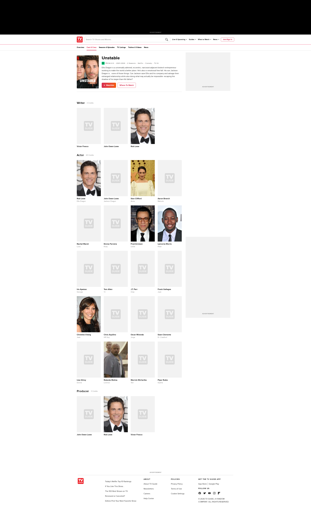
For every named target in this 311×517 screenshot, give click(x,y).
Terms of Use (176, 489)
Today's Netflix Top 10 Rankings (118, 481)
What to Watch (203, 39)
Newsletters (149, 489)
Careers (147, 493)
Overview (80, 47)
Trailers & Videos (135, 47)
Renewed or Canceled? (115, 496)
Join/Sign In (227, 39)
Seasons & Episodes (107, 47)
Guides (191, 39)
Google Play (214, 484)
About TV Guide (150, 484)
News (215, 39)
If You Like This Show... (114, 486)
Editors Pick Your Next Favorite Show (120, 501)
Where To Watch (127, 85)
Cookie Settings (177, 493)
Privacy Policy (177, 484)
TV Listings (121, 47)
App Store (202, 484)
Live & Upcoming (178, 39)
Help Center (149, 498)
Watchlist (110, 85)
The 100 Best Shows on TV (116, 491)
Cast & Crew (91, 47)
